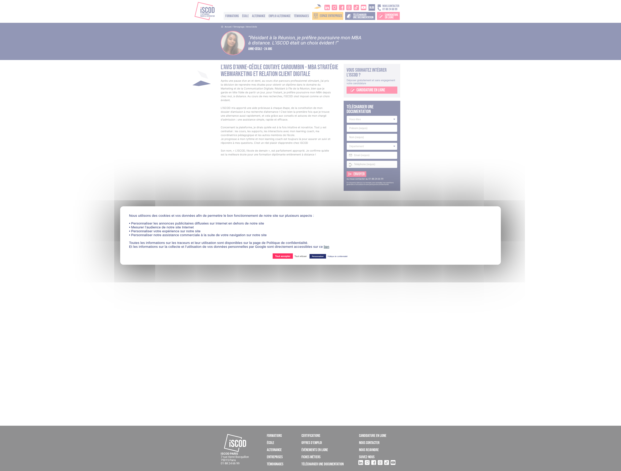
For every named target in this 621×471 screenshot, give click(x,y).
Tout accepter (282, 256)
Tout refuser (300, 256)
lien (326, 246)
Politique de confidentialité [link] (338, 256)
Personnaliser (318, 256)
